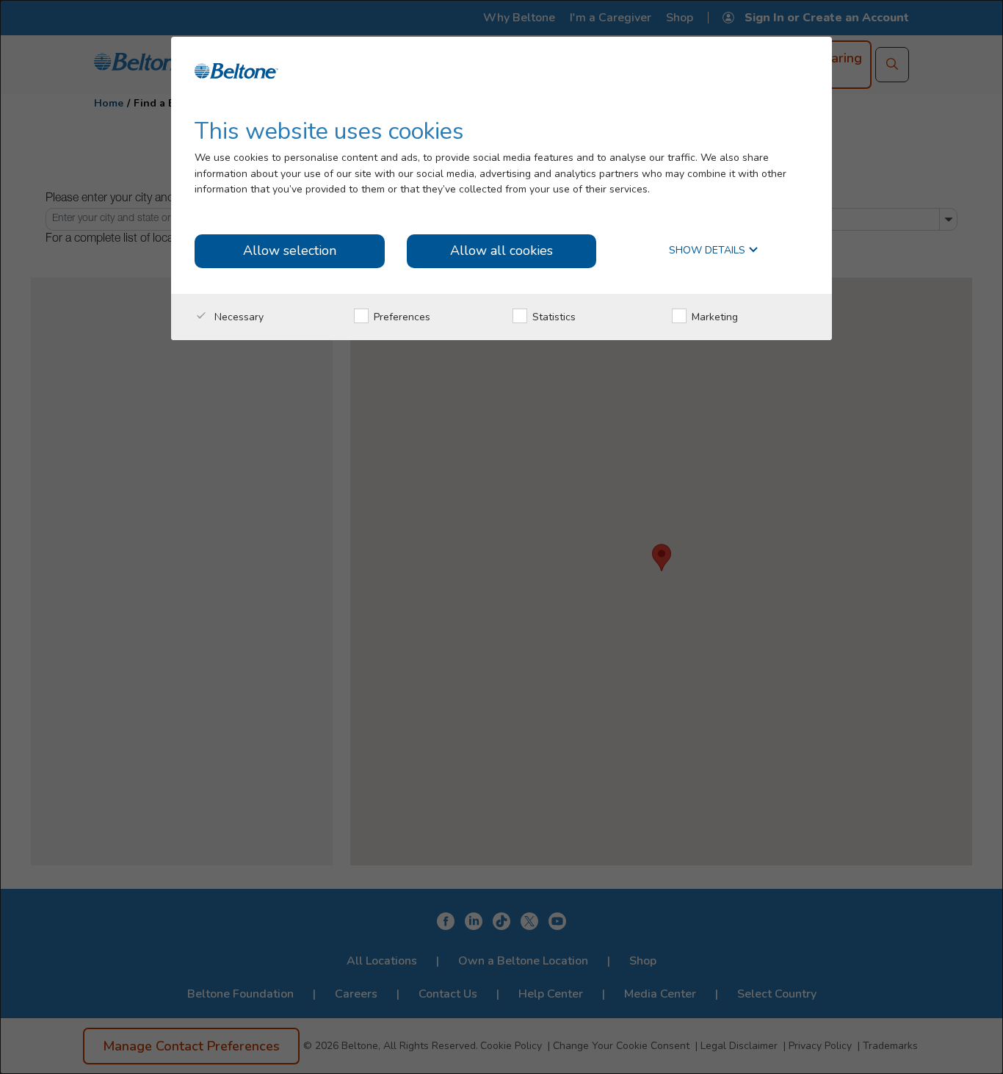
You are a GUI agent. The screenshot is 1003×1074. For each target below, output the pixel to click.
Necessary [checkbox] (237, 317)
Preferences (400, 317)
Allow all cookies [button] (501, 250)
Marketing (713, 317)
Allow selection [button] (289, 250)
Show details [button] (708, 251)
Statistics (552, 317)
